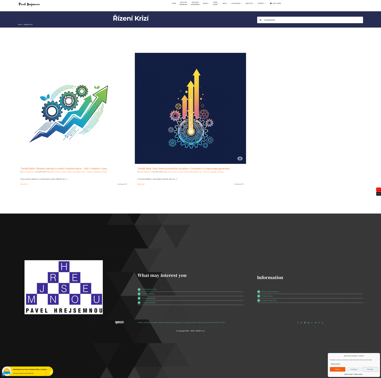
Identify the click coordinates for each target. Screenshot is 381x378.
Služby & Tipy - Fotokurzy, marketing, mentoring (91, 172)
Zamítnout (354, 369)
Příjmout (337, 369)
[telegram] (315, 322)
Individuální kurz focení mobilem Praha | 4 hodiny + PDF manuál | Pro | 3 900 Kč (31, 369)
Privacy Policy (267, 296)
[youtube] (305, 322)
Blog (48, 172)
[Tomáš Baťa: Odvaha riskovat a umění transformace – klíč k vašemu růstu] (73, 108)
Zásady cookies (348, 374)
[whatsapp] (312, 322)
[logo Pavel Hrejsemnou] (64, 261)
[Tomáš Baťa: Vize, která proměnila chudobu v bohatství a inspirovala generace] (190, 108)
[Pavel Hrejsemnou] (29, 2)
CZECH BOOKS (148, 294)
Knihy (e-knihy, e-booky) (58, 172)
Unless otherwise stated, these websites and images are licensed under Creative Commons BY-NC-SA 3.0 (181, 322)
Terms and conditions (270, 291)
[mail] (319, 322)
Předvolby (370, 369)
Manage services (335, 364)
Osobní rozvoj (71, 172)
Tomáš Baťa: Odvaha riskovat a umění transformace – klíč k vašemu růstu (64, 168)
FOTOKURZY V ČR (149, 289)
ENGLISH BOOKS (148, 298)
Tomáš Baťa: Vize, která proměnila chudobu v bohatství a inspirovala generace (183, 168)
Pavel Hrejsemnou (28, 172)
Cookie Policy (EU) (269, 300)
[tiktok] (301, 322)
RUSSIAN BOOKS (148, 302)
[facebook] (298, 322)
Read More (24, 184)
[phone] (322, 322)
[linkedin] (308, 322)
